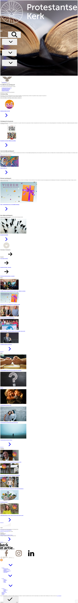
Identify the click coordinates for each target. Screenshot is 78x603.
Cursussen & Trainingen (7, 569)
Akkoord (17, 602)
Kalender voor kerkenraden (7, 570)
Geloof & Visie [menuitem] (5, 67)
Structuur (5, 590)
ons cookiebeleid (59, 595)
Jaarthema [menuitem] (5, 57)
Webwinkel (3, 593)
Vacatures (5, 582)
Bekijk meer (2, 351)
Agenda (5, 579)
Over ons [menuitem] (5, 66)
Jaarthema (5, 580)
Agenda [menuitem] (5, 56)
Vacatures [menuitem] (5, 59)
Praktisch (3, 44)
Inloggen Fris (2, 531)
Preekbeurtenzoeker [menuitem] (6, 48)
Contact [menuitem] (5, 68)
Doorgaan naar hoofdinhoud (4, 0)
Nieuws (5, 581)
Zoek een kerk (5, 572)
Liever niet (2, 602)
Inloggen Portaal (6, 531)
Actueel (3, 55)
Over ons (3, 65)
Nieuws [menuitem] (5, 58)
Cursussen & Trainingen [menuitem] (7, 46)
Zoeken (3, 594)
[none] (40, 44)
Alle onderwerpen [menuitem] (6, 45)
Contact (5, 591)
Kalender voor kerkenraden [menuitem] (7, 47)
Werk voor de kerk (4, 592)
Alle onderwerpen (4, 82)
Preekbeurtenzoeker (6, 571)
